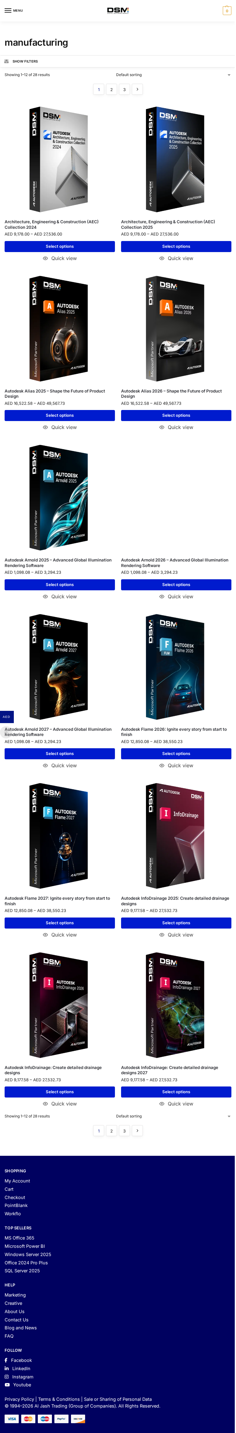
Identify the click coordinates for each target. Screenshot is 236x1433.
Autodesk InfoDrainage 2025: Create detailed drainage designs (175, 901)
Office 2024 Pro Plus (26, 1263)
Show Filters (25, 61)
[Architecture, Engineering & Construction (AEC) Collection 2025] (176, 159)
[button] (226, 10)
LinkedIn (20, 1368)
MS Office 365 (19, 1238)
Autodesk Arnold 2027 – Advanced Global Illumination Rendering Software (58, 732)
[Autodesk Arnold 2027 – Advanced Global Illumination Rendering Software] (60, 667)
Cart (9, 1189)
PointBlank (16, 1205)
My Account (17, 1181)
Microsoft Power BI (25, 1246)
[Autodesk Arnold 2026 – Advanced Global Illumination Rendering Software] (176, 498)
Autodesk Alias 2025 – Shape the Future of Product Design (55, 394)
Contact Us (17, 1320)
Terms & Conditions (59, 1399)
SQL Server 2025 (22, 1271)
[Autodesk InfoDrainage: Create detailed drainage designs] (60, 1005)
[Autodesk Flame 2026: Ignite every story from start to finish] (176, 667)
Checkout (15, 1197)
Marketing (15, 1295)
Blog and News (21, 1328)
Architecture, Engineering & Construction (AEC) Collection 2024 (52, 224)
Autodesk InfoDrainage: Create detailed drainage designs (53, 1070)
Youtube (21, 1385)
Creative (13, 1303)
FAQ (9, 1336)
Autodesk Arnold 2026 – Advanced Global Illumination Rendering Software (174, 562)
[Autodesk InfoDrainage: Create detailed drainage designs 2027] (176, 1005)
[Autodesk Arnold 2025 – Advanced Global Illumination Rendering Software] (60, 498)
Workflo (13, 1214)
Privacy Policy (19, 1399)
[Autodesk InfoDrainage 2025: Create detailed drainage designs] (176, 836)
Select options (60, 246)
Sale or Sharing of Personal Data (118, 1399)
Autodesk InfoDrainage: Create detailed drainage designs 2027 (169, 1070)
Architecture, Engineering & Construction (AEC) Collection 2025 (168, 224)
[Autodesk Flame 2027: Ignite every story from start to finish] (60, 836)
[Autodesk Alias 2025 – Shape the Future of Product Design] (60, 329)
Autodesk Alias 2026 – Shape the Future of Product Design (171, 394)
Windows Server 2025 (28, 1254)
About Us (15, 1311)
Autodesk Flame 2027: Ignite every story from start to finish (57, 901)
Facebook (21, 1360)
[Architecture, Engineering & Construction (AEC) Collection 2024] (60, 159)
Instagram (22, 1377)
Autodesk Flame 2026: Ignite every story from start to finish (174, 732)
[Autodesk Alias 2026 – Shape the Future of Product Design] (176, 329)
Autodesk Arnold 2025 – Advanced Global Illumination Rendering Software (58, 562)
